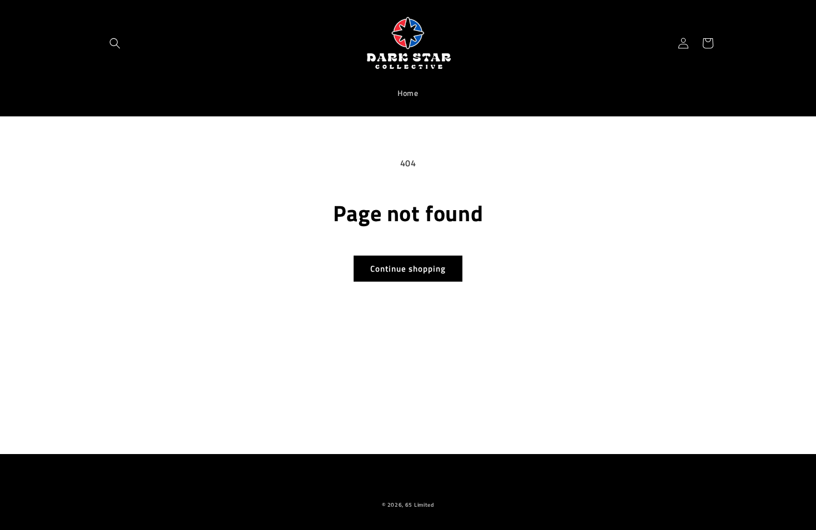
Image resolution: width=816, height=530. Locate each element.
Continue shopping (408, 268)
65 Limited (419, 505)
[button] (115, 43)
